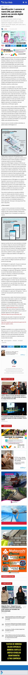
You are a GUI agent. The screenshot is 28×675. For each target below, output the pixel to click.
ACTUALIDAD (6, 6)
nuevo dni (4, 342)
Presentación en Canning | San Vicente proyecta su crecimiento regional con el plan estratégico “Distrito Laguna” (14, 418)
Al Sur (14, 366)
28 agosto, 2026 (4, 400)
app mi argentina (7, 340)
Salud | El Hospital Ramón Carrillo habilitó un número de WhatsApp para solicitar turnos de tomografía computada (15, 618)
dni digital (20, 340)
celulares (15, 340)
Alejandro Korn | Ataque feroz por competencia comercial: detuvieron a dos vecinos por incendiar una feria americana (11, 608)
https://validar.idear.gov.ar (12, 307)
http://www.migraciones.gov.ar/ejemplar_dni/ (11, 314)
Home (2, 6)
